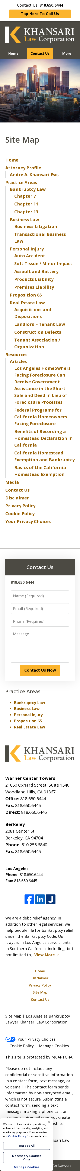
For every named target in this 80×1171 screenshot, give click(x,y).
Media (12, 482)
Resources (16, 354)
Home (13, 53)
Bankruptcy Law (28, 189)
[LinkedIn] (40, 899)
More (66, 53)
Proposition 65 (26, 295)
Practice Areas (21, 182)
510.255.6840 (34, 845)
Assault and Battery (36, 271)
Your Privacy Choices (28, 521)
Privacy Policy (20, 506)
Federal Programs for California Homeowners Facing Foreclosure (40, 416)
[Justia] (50, 899)
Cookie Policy (20, 513)
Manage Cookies (54, 1045)
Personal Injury (27, 249)
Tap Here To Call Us (40, 13)
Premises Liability (34, 287)
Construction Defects (37, 332)
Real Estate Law (27, 303)
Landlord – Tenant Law (39, 324)
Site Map (40, 992)
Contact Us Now (40, 670)
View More (44, 954)
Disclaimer (17, 498)
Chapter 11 (26, 204)
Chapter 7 (25, 196)
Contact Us (40, 53)
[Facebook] (29, 899)
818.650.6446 (34, 812)
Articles (18, 361)
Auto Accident (29, 256)
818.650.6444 (33, 798)
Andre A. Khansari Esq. (34, 174)
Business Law (24, 219)
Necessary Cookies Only (26, 1157)
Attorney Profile (23, 168)
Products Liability (34, 279)
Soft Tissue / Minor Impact (43, 263)
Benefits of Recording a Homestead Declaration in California (43, 438)
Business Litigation (35, 226)
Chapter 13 (26, 212)
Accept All (27, 1146)
